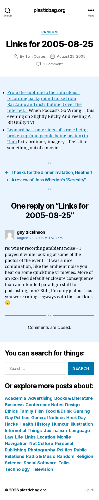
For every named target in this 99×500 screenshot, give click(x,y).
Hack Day (76, 417)
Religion (84, 456)
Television (42, 469)
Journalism (55, 430)
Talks (64, 462)
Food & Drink (59, 411)
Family (26, 411)
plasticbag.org (49, 10)
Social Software (40, 462)
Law (9, 436)
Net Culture (41, 443)
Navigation (16, 443)
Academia (15, 398)
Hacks (11, 424)
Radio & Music (40, 456)
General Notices (48, 417)
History (42, 424)
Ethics (11, 411)
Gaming (81, 411)
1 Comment (53, 64)
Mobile (64, 436)
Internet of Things (23, 430)
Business (14, 404)
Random (49, 32)
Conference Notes (44, 404)
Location (46, 436)
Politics (64, 449)
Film (39, 411)
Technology (17, 469)
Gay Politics (17, 417)
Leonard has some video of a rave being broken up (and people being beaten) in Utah (47, 136)
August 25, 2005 (71, 56)
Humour (60, 424)
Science (13, 462)
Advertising (40, 398)
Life (19, 436)
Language (79, 430)
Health (26, 424)
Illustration (82, 424)
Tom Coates (35, 56)
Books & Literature (73, 398)
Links (30, 436)
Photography (41, 449)
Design (72, 404)
